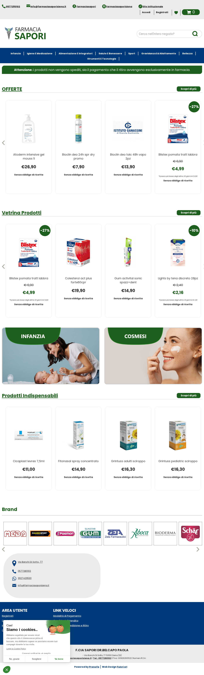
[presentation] (4, 142)
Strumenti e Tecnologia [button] (101, 58)
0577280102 (13, 6)
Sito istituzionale (152, 6)
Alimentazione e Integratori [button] (75, 53)
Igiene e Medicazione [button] (39, 53)
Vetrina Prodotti (21, 212)
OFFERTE (12, 89)
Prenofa (94, 666)
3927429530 (25, 578)
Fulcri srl (122, 666)
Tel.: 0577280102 (102, 658)
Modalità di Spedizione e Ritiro (71, 625)
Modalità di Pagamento (67, 616)
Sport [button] (131, 53)
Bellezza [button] (187, 53)
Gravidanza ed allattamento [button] (158, 53)
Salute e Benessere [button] (110, 53)
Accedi (146, 12)
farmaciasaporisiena (119, 6)
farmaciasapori (86, 6)
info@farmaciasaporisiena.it (48, 6)
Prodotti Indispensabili (30, 395)
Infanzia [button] (16, 53)
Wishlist (176, 13)
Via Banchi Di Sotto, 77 (30, 562)
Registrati (162, 12)
